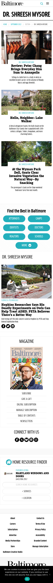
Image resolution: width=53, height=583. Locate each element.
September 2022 (16, 24)
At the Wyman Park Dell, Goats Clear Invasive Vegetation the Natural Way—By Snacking (26, 176)
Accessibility (40, 535)
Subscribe (26, 393)
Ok (27, 579)
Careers (13, 524)
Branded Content (40, 541)
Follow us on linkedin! (31, 440)
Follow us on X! (22, 440)
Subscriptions (13, 530)
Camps (39, 218)
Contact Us (40, 518)
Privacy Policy (40, 530)
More (24, 245)
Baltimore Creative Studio (12, 552)
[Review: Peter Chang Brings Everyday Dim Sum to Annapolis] (26, 47)
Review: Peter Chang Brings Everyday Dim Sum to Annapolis (26, 69)
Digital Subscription (26, 404)
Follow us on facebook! (17, 440)
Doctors (39, 227)
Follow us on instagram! (36, 440)
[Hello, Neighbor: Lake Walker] (26, 101)
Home (5, 24)
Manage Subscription (26, 410)
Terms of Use (40, 524)
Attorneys (14, 218)
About (12, 518)
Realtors (14, 236)
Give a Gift (26, 399)
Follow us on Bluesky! (26, 440)
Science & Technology (9, 300)
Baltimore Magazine (25, 3)
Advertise (12, 535)
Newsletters (26, 421)
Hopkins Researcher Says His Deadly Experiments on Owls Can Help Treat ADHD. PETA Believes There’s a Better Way (25, 310)
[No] (49, 574)
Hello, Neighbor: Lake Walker (26, 119)
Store (13, 546)
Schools (39, 236)
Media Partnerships (12, 541)
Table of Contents (26, 415)
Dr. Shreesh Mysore (26, 62)
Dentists (14, 227)
